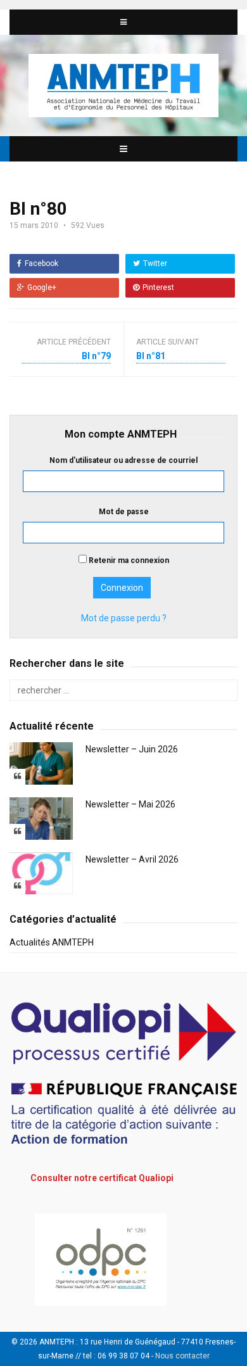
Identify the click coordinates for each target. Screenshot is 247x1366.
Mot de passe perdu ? (124, 618)
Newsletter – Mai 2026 (130, 804)
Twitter (155, 263)
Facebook (41, 263)
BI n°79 (96, 356)
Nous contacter (182, 1355)
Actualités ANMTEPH (52, 942)
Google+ (41, 287)
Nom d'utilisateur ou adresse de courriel (123, 460)
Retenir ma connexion (128, 560)
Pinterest (158, 287)
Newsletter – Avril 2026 (132, 859)
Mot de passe (124, 511)
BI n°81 (150, 356)
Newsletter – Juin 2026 (132, 749)
